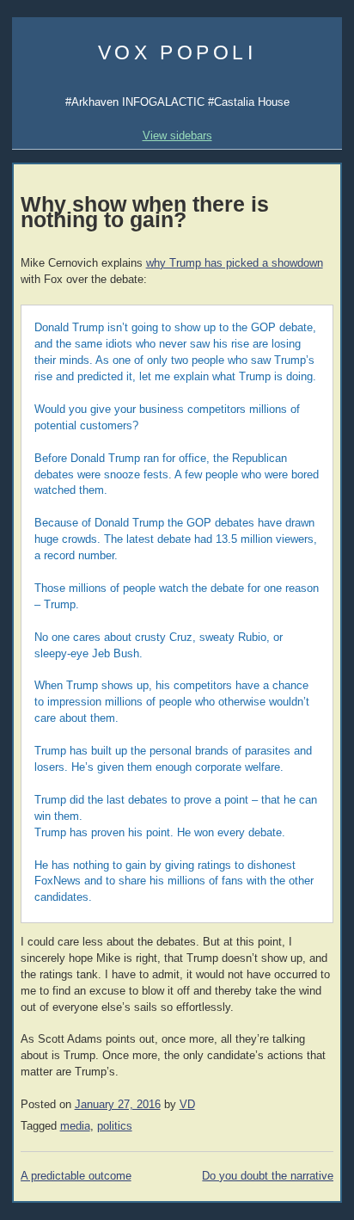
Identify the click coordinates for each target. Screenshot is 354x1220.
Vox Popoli (177, 52)
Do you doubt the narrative (267, 1176)
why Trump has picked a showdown (234, 263)
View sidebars (177, 135)
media (75, 1126)
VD (187, 1105)
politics (114, 1126)
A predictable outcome (76, 1176)
